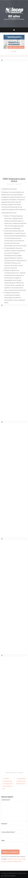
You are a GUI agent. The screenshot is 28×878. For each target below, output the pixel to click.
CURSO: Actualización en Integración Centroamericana (7, 783)
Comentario (6, 800)
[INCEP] (14, 14)
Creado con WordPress (9, 873)
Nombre (4, 824)
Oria (24, 873)
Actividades (19, 772)
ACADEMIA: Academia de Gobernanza (17, 47)
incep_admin (18, 184)
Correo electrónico (8, 832)
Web (3, 840)
